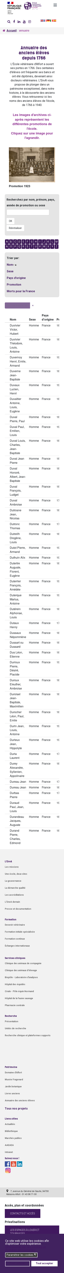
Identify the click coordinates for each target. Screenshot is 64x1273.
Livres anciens (12, 1093)
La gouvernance (13, 881)
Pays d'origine (16, 278)
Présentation (11, 1021)
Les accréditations (14, 895)
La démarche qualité (15, 888)
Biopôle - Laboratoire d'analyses (21, 977)
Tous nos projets (16, 1108)
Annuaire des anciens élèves (20, 1100)
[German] (48, 20)
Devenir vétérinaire (15, 925)
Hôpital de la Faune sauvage (19, 998)
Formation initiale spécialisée (20, 932)
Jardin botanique (13, 1086)
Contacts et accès (22, 1213)
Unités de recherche (15, 1028)
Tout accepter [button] (44, 1263)
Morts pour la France (21, 291)
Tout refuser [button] (17, 1263)
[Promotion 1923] (32, 164)
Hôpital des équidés (15, 984)
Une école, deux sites (16, 874)
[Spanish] (55, 20)
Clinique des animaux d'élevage (21, 970)
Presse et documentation (18, 909)
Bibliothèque (11, 1131)
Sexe (10, 271)
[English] (42, 20)
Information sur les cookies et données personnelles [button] (25, 1248)
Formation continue (15, 939)
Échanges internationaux (17, 946)
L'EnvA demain (12, 902)
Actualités (10, 1124)
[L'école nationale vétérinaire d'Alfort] (32, 7)
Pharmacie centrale (15, 1005)
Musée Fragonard (14, 1079)
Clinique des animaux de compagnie (23, 963)
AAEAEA (9, 1145)
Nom (10, 264)
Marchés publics (13, 1138)
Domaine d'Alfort (13, 1072)
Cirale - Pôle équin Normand (19, 991)
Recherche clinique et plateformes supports (27, 1035)
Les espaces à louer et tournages (24, 1232)
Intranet (9, 1152)
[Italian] (51, 20)
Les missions (12, 867)
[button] (55, 6)
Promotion (14, 284)
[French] (45, 20)
